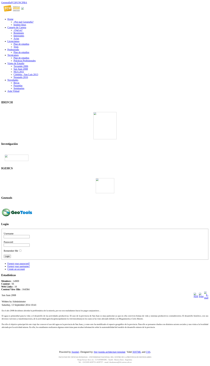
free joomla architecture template (109, 352)
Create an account (16, 269)
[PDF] (196, 296)
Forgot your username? (18, 266)
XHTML (136, 352)
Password (8, 242)
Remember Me (11, 250)
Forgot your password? (18, 263)
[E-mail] (206, 298)
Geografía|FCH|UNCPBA (14, 2)
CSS (148, 352)
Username (9, 233)
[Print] (201, 296)
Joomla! (75, 352)
